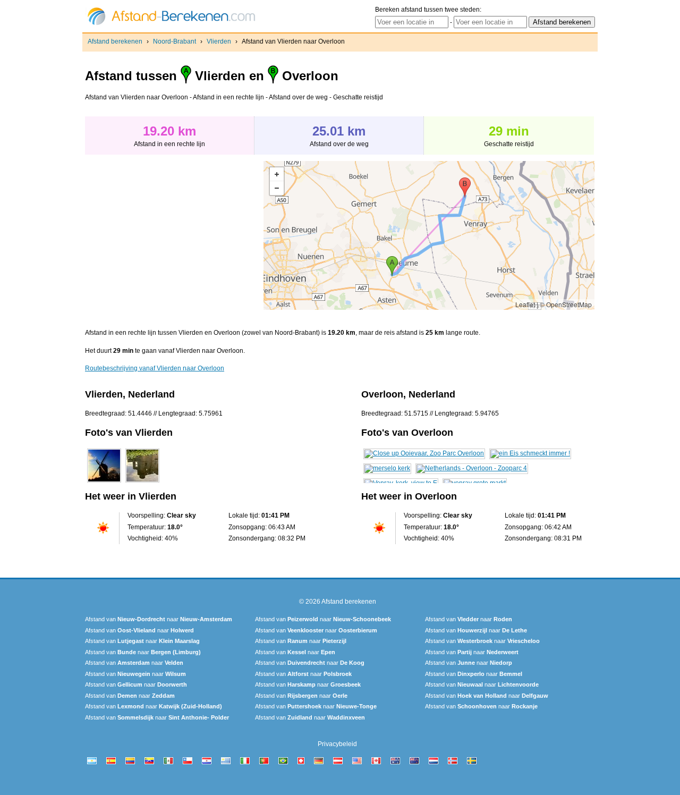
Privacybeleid (337, 744)
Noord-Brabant (174, 41)
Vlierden (219, 41)
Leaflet (525, 304)
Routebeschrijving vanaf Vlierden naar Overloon (154, 368)
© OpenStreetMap (566, 304)
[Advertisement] (174, 235)
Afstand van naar (158, 619)
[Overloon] (424, 453)
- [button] (277, 188)
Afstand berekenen (115, 41)
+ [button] (277, 174)
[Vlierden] (104, 482)
